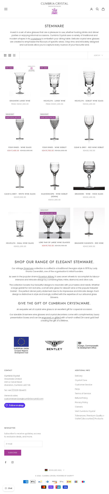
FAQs (77, 389)
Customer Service (83, 384)
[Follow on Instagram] (12, 462)
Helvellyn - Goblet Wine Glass (89, 101)
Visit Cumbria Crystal (85, 411)
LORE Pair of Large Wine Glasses (54, 242)
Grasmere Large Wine (20, 101)
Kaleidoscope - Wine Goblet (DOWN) (54, 195)
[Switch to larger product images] (5, 55)
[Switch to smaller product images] (10, 55)
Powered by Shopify (65, 476)
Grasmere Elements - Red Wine (89, 243)
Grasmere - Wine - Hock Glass (89, 194)
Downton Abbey (46, 276)
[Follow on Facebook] (5, 462)
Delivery (78, 376)
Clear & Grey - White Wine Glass (19, 194)
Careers (79, 406)
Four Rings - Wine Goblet (54, 147)
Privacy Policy (81, 402)
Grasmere (28, 268)
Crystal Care (81, 380)
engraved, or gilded (51, 317)
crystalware (36, 38)
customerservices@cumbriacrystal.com (23, 398)
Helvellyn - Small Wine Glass (20, 243)
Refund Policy (81, 398)
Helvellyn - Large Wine (54, 101)
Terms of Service (83, 393)
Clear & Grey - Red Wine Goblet (89, 147)
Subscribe (12, 452)
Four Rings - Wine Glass (19, 147)
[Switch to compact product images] (14, 55)
